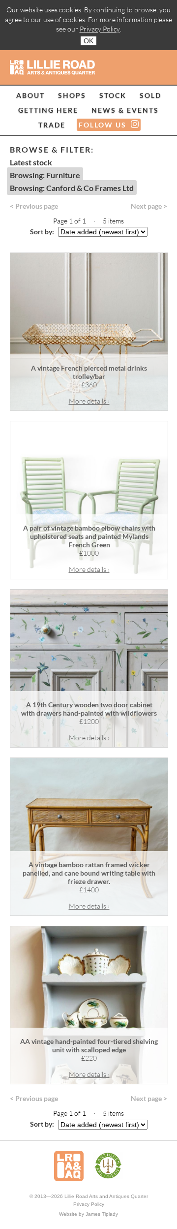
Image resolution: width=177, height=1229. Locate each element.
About (30, 95)
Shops (72, 95)
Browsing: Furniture (45, 175)
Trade (51, 125)
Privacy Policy (100, 29)
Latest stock (31, 162)
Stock (112, 95)
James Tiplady (102, 1214)
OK (88, 41)
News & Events (125, 110)
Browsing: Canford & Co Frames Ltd (72, 187)
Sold (150, 95)
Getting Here (48, 110)
